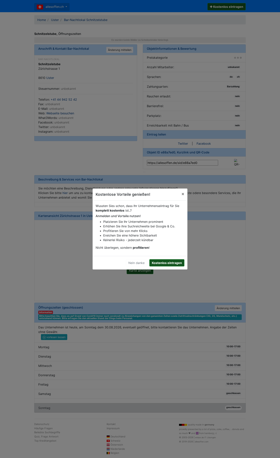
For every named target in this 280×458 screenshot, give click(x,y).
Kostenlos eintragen (167, 263)
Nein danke (136, 263)
